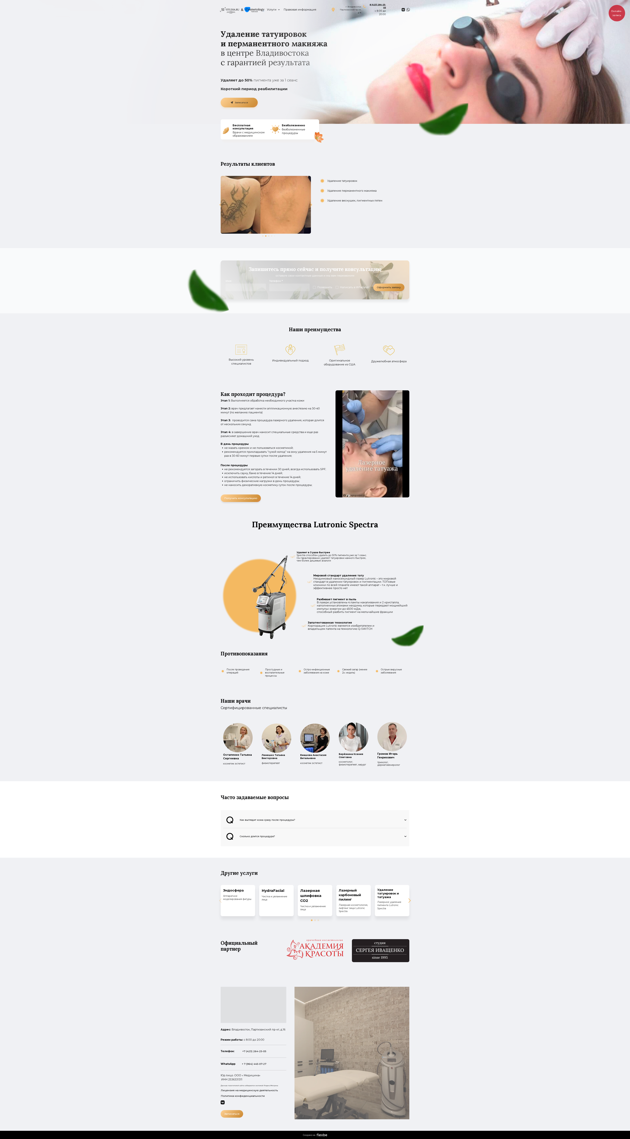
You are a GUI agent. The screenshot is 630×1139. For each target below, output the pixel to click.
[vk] (403, 9)
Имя (228, 280)
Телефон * (276, 280)
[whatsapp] (408, 9)
